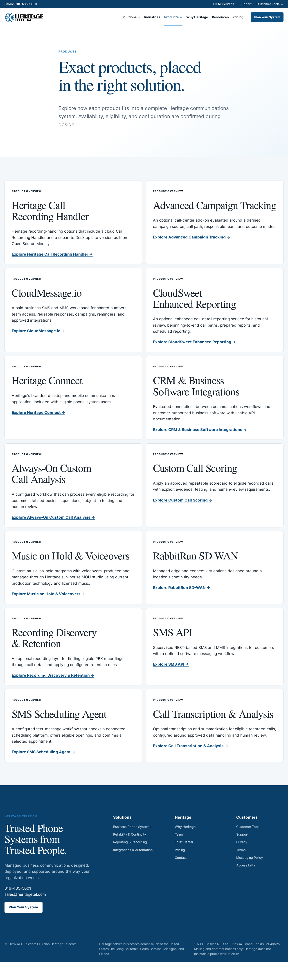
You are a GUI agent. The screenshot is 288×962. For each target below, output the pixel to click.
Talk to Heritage (222, 4)
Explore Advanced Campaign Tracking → (191, 237)
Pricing (237, 17)
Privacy (241, 842)
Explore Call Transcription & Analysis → (190, 745)
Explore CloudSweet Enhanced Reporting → (194, 341)
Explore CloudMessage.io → (38, 330)
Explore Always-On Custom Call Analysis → (53, 517)
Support (246, 4)
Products (173, 17)
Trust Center (184, 842)
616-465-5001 (17, 888)
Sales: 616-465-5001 (20, 4)
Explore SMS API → (171, 664)
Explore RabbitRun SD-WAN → (181, 587)
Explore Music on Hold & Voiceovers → (48, 593)
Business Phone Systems (132, 827)
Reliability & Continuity (129, 834)
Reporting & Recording (130, 842)
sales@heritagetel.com (25, 894)
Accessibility (245, 865)
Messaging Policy (249, 857)
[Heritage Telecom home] (24, 17)
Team (179, 834)
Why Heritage (197, 17)
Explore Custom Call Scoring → (182, 500)
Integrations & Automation (133, 850)
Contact (181, 857)
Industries (152, 17)
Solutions (131, 17)
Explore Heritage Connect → (38, 412)
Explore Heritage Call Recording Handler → (52, 254)
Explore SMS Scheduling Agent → (43, 751)
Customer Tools (270, 4)
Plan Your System (267, 17)
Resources (220, 17)
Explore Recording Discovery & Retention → (53, 675)
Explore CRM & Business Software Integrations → (200, 429)
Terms (241, 850)
